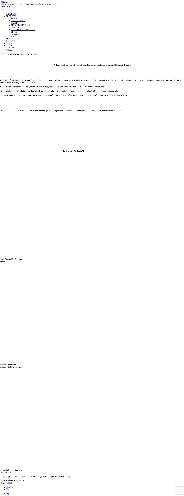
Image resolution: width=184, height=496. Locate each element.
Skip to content (7, 2)
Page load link (6, 483)
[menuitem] (10, 50)
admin (11, 54)
